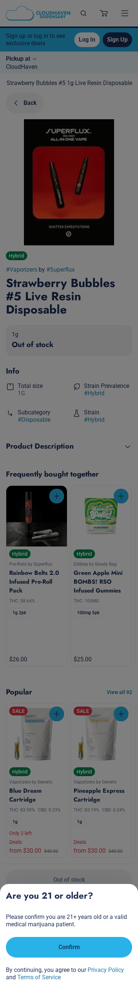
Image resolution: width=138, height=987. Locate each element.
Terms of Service (39, 977)
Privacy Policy (106, 969)
